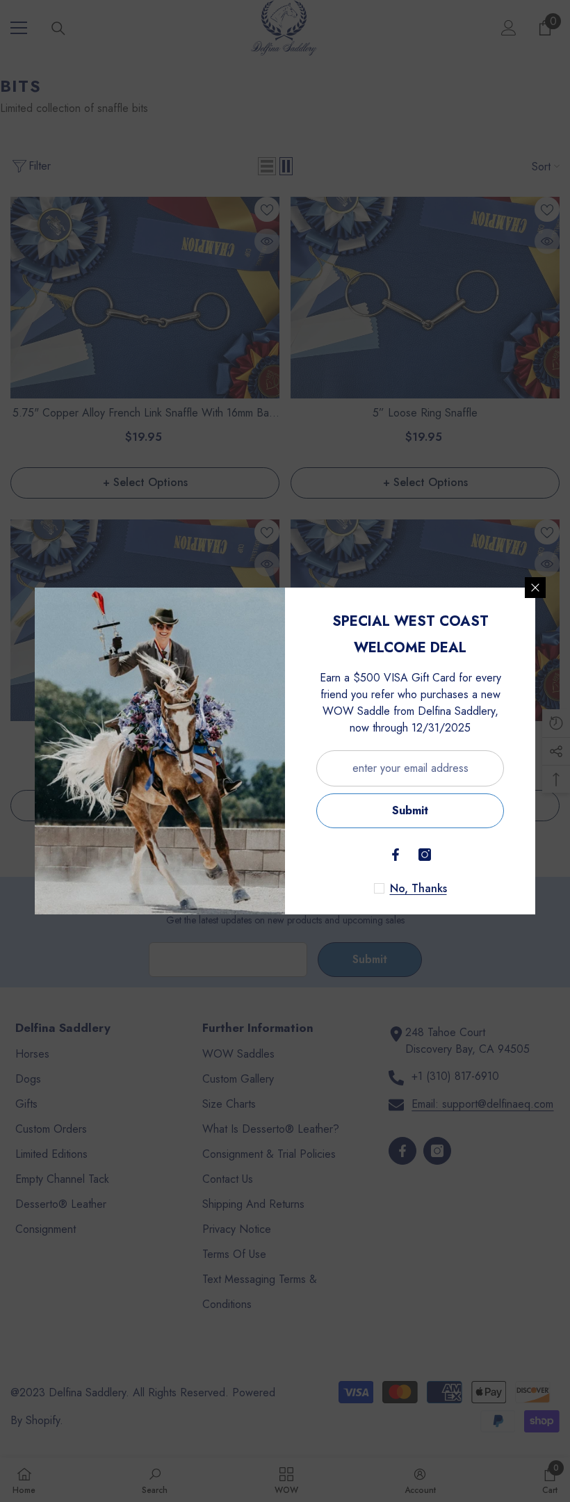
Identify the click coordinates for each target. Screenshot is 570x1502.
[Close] (535, 587)
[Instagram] (424, 854)
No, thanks (418, 888)
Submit (410, 810)
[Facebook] (395, 854)
